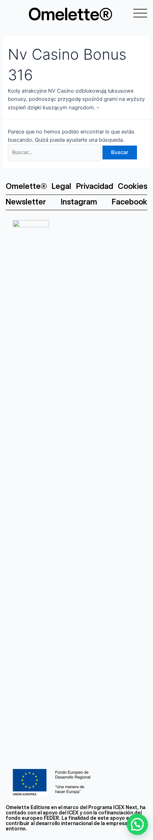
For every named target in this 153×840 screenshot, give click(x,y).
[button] (137, 824)
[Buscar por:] (55, 152)
